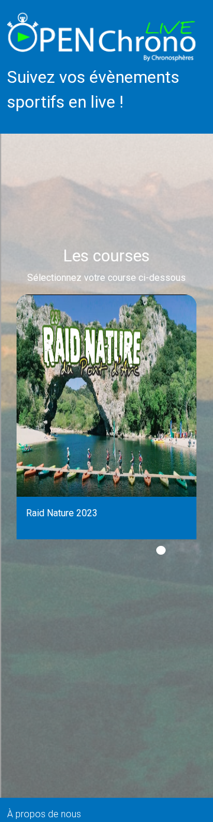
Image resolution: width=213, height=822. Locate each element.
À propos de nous (44, 814)
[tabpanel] (106, 417)
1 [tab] (161, 550)
